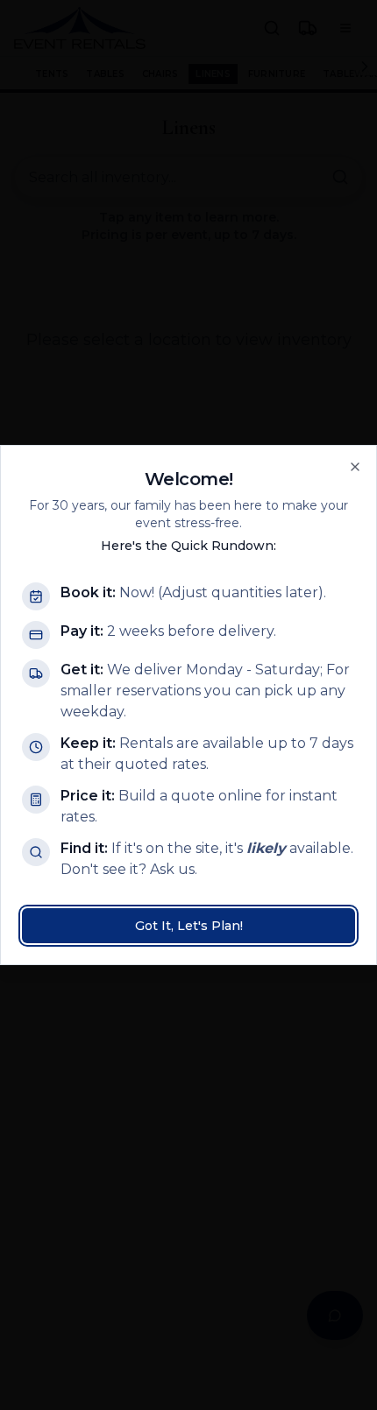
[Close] (355, 467)
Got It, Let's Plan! (189, 926)
